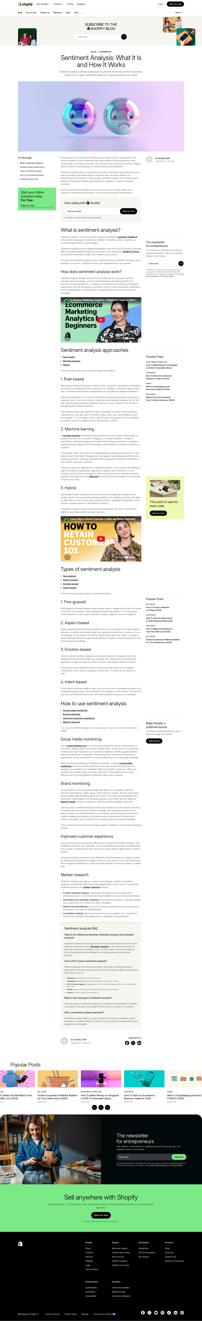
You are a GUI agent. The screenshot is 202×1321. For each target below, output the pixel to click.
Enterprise (81, 4)
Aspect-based (70, 580)
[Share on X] (133, 1043)
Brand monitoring (71, 714)
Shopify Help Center (121, 1252)
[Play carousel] (101, 1107)
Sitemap (85, 1314)
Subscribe (179, 1157)
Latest (67, 12)
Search (178, 12)
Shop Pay (169, 1252)
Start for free (175, 4)
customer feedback (127, 237)
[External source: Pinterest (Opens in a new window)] (182, 1313)
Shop (167, 1248)
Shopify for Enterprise (174, 1261)
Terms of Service (52, 1314)
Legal (87, 1265)
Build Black (90, 1292)
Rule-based (69, 357)
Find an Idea (31, 12)
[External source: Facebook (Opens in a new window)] (143, 1313)
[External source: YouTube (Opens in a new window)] (156, 1313)
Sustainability (91, 1287)
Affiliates (89, 1261)
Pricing (70, 4)
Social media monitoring (75, 710)
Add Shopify (154, 741)
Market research (71, 722)
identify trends (68, 802)
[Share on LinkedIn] (139, 1043)
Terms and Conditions (158, 1165)
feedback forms (131, 251)
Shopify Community (120, 1265)
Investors (89, 1252)
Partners (89, 1257)
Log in (160, 4)
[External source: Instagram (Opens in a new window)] (162, 1313)
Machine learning (71, 361)
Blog (20, 12)
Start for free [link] (129, 211)
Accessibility (90, 1296)
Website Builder (118, 1292)
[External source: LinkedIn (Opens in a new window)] (175, 1313)
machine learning (71, 435)
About (88, 1248)
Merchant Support (120, 1248)
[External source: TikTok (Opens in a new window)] (169, 1313)
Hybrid (66, 365)
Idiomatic (94, 476)
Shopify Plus (170, 1257)
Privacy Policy (168, 276)
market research (91, 887)
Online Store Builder (120, 1287)
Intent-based (69, 588)
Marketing (57, 12)
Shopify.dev (143, 1248)
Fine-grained (69, 576)
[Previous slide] (94, 1107)
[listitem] (101, 1086)
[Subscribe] (124, 37)
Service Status (91, 1269)
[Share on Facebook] (127, 1043)
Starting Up (44, 12)
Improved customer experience (79, 718)
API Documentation (146, 1252)
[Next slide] (107, 1107)
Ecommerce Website (121, 1296)
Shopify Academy (119, 1261)
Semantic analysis (99, 946)
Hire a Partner (118, 1257)
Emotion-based (70, 584)
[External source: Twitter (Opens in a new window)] (149, 1313)
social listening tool (76, 745)
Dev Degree (143, 1257)
